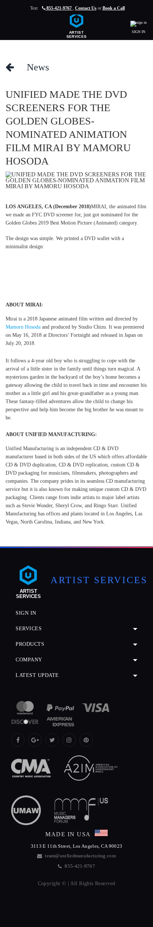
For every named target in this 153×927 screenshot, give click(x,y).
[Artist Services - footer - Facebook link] (18, 740)
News (31, 67)
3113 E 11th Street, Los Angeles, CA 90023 (76, 846)
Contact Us (86, 8)
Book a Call (113, 8)
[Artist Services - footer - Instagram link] (69, 740)
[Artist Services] (76, 24)
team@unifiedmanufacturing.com (80, 855)
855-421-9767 (59, 8)
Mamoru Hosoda (23, 327)
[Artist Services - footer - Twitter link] (52, 740)
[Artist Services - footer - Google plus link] (35, 740)
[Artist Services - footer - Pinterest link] (86, 740)
